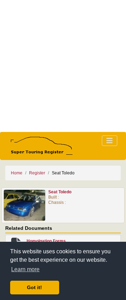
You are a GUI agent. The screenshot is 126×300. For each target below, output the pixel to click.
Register (37, 173)
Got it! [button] (34, 287)
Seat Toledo (59, 191)
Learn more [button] (25, 269)
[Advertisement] (63, 66)
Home (16, 173)
